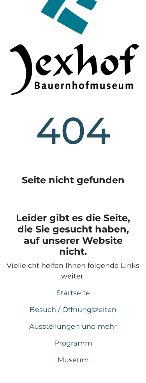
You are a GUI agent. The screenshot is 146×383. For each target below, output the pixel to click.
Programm (73, 343)
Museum (73, 360)
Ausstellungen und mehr (73, 326)
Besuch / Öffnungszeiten (73, 309)
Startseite (73, 293)
